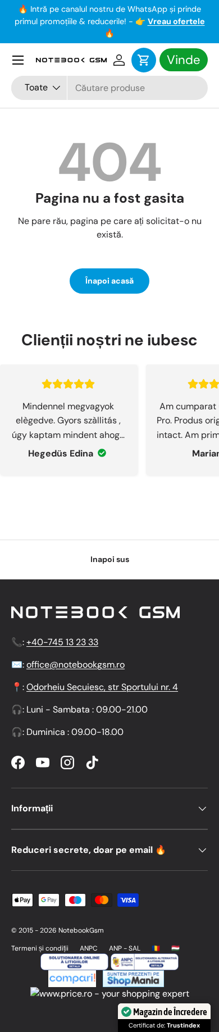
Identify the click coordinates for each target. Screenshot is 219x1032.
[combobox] (109, 88)
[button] (143, 60)
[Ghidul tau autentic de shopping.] (72, 977)
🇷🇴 (156, 948)
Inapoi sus (109, 559)
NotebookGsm (81, 930)
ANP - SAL (124, 948)
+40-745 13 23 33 (62, 642)
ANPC (89, 948)
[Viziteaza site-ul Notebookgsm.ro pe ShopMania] (132, 977)
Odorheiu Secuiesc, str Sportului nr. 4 (102, 687)
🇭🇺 (175, 948)
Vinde (183, 60)
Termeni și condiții (40, 948)
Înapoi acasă (109, 281)
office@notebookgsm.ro (75, 664)
